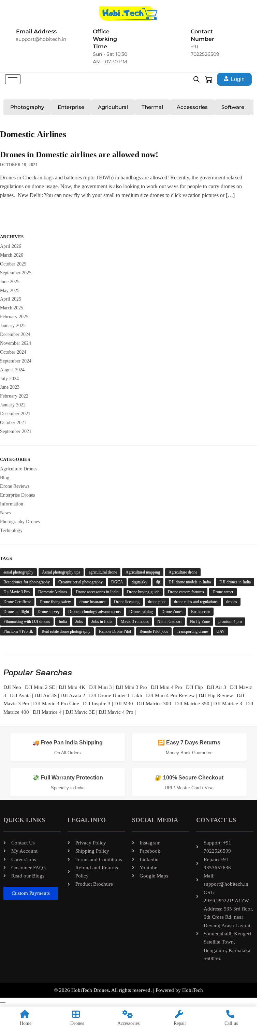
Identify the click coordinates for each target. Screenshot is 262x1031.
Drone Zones (172, 611)
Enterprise (71, 107)
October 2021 (13, 422)
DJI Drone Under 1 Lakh (115, 695)
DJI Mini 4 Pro (166, 687)
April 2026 (10, 246)
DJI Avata (20, 695)
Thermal (152, 107)
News (5, 512)
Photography (27, 107)
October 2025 (13, 264)
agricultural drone (103, 572)
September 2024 (15, 361)
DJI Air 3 (216, 687)
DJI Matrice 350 (192, 703)
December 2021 (15, 413)
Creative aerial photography (80, 582)
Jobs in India (101, 621)
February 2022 (14, 396)
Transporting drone (192, 631)
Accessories (192, 107)
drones (231, 601)
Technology (11, 530)
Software (232, 107)
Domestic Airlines (52, 592)
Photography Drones (20, 521)
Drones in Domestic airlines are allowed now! (79, 154)
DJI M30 (123, 703)
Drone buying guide (143, 592)
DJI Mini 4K (72, 687)
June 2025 (9, 281)
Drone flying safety (55, 601)
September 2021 (15, 431)
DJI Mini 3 (100, 687)
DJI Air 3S (45, 695)
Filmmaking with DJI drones (26, 621)
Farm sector (200, 611)
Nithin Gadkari (169, 621)
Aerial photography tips (61, 572)
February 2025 (14, 316)
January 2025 (13, 325)
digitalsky (139, 582)
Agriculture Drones (18, 468)
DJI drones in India (235, 582)
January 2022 (13, 404)
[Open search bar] (196, 79)
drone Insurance (92, 601)
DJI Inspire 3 (97, 703)
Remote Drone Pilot (115, 631)
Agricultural (113, 107)
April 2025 (10, 299)
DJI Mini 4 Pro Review (170, 695)
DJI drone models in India (190, 582)
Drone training (141, 611)
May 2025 (9, 290)
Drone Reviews (14, 486)
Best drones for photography (26, 582)
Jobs (79, 621)
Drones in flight (16, 611)
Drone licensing (127, 601)
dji (158, 582)
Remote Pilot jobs (154, 631)
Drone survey (49, 611)
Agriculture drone (183, 572)
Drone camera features (186, 592)
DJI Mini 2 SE (40, 687)
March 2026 (11, 255)
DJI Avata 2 (72, 695)
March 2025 (11, 307)
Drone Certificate (17, 601)
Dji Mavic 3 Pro (16, 592)
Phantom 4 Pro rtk (18, 631)
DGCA (117, 582)
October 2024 (13, 352)
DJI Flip (194, 687)
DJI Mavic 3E (80, 712)
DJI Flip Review (216, 695)
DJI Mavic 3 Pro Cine (56, 703)
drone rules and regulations (196, 601)
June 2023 (9, 387)
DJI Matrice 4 (47, 712)
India (63, 621)
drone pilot (156, 601)
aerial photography (18, 572)
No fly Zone (200, 621)
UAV (220, 631)
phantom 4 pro (230, 621)
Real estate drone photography (66, 631)
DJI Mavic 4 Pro (116, 712)
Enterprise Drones (17, 495)
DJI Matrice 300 (154, 703)
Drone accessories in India (97, 592)
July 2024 (9, 378)
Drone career (223, 592)
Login (238, 79)
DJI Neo (12, 687)
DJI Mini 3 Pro (131, 687)
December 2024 (15, 334)
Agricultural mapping (143, 572)
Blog (4, 477)
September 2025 (15, 272)
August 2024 (12, 369)
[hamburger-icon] (12, 79)
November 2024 (15, 343)
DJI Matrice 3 (227, 703)
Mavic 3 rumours (135, 621)
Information (11, 503)
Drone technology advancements (94, 611)
